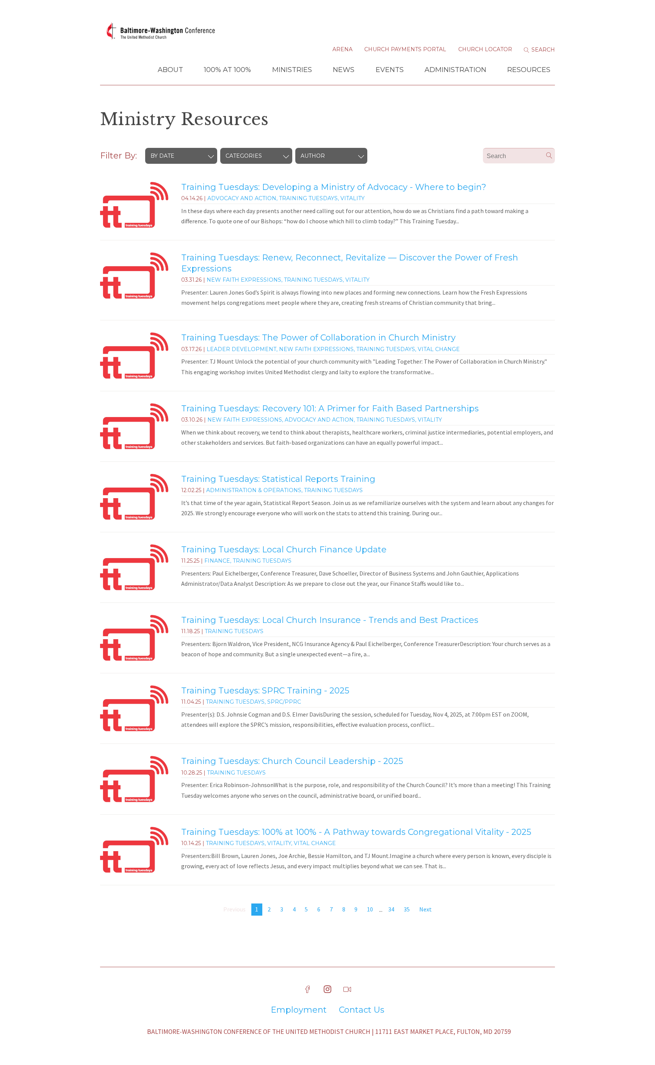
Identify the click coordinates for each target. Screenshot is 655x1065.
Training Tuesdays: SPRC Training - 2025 (265, 690)
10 (370, 909)
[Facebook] (308, 989)
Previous (234, 909)
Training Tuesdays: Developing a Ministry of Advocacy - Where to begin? (333, 187)
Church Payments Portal (405, 49)
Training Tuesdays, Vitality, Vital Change (271, 843)
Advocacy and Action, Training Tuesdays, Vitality (286, 198)
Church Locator (485, 49)
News (343, 70)
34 (391, 909)
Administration (455, 70)
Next (425, 909)
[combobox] (181, 156)
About (170, 70)
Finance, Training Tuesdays (247, 560)
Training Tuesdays (234, 631)
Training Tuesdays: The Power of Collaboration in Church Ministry (318, 338)
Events (390, 70)
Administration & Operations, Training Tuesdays (284, 490)
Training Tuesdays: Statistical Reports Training (278, 479)
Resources (528, 70)
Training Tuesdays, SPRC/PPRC (253, 701)
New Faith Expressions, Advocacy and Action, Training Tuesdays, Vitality (324, 419)
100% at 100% (227, 70)
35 (407, 909)
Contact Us (361, 1010)
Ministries (292, 70)
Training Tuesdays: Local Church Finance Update (284, 549)
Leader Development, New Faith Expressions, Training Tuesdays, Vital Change (333, 349)
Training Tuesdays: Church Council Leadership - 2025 (292, 761)
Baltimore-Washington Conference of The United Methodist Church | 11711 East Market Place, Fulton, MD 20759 (329, 1031)
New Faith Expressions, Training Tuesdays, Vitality (288, 279)
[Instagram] (327, 989)
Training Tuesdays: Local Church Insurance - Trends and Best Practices (329, 620)
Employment (299, 1010)
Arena (342, 49)
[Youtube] (347, 989)
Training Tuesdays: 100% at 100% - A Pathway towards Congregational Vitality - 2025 (356, 832)
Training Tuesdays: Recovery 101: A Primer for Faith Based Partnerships (330, 408)
